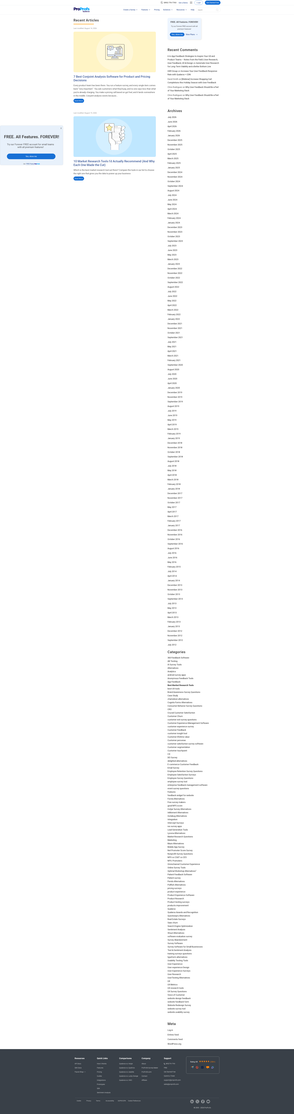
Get (28, 164)
